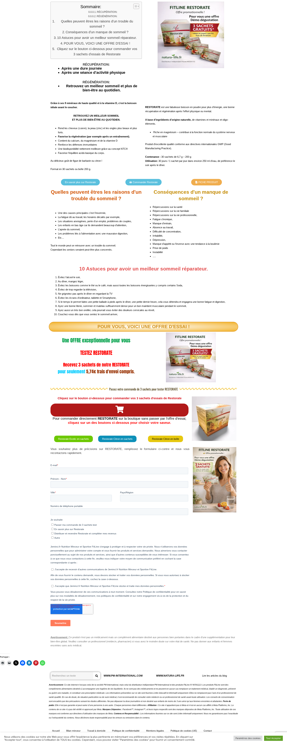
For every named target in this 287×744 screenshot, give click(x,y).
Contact (208, 730)
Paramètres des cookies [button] (248, 738)
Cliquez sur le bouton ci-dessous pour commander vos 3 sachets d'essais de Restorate (97, 51)
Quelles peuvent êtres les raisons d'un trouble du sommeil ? (97, 23)
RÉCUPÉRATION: (107, 11)
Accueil (56, 730)
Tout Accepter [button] (273, 738)
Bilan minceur (73, 730)
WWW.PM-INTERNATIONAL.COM (123, 675)
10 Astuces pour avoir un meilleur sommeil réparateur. (97, 38)
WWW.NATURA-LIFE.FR (170, 675)
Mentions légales (155, 730)
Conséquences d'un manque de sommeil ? (97, 32)
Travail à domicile (96, 730)
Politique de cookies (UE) (184, 730)
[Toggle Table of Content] (134, 6)
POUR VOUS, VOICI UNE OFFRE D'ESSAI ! (97, 43)
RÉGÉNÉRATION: (107, 16)
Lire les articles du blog (214, 675)
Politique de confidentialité (126, 730)
